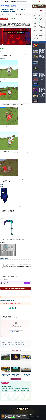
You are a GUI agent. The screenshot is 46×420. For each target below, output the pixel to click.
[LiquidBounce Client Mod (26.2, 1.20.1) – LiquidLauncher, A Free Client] (35, 84)
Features (13, 18)
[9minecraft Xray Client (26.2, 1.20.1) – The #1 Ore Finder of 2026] (35, 57)
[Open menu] (3, 2)
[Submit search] (39, 1)
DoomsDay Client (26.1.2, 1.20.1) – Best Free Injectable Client (42, 100)
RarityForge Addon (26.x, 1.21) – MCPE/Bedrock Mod (16, 363)
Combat (28, 390)
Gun (28, 392)
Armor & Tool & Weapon (25, 388)
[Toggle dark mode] (42, 1)
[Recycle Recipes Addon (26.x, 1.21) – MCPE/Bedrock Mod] (26, 369)
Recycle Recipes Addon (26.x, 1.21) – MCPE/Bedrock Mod (26, 375)
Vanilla (19, 399)
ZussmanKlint (23, 14)
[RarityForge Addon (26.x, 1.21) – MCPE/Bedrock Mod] (15, 357)
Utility (13, 399)
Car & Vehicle (23, 390)
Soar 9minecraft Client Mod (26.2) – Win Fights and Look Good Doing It (42, 75)
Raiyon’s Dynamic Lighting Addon (42, 26)
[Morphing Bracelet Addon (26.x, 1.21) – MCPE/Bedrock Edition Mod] (15, 369)
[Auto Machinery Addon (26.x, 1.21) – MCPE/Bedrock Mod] (26, 357)
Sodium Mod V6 (36, 31)
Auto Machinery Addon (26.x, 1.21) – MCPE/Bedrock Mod (26, 363)
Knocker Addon (36, 38)
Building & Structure (16, 390)
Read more (13, 417)
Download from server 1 (9, 303)
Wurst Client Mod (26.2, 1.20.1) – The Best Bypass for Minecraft (42, 90)
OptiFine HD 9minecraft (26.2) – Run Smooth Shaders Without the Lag (42, 46)
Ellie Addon (41, 22)
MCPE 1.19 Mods (17, 342)
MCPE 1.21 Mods (18, 344)
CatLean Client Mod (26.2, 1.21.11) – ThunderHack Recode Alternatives (42, 95)
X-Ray (26, 399)
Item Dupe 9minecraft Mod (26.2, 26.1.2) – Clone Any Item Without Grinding (41, 62)
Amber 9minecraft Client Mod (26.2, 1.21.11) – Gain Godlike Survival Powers (41, 69)
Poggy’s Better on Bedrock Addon (42, 13)
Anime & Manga (17, 388)
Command (3, 392)
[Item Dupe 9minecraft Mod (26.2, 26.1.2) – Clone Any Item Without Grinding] (35, 63)
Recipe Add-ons (4, 346)
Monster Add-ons (24, 344)
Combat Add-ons (4, 342)
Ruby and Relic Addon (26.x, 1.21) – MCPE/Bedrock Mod (5, 363)
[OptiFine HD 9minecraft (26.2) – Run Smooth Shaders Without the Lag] (35, 45)
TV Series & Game (4, 399)
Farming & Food (18, 392)
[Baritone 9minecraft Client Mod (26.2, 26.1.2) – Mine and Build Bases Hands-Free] (35, 51)
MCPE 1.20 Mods (4, 344)
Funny (24, 392)
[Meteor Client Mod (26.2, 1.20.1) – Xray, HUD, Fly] (35, 80)
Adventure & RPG (4, 388)
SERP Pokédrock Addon (41, 19)
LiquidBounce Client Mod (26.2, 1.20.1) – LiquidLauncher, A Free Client (42, 85)
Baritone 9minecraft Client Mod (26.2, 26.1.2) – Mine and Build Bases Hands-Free (42, 51)
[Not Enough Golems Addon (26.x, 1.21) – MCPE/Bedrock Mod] (5, 369)
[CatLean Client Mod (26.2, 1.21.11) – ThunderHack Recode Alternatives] (35, 95)
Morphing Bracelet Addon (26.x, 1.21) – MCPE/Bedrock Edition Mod (16, 375)
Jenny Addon (36, 9)
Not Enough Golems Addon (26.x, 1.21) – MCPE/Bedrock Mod (6, 375)
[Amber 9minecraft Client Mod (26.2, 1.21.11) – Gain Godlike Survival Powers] (35, 69)
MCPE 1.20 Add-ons (24, 342)
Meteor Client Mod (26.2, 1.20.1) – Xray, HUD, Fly (41, 79)
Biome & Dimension (5, 390)
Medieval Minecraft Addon (41, 33)
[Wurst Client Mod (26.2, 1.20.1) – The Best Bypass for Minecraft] (35, 90)
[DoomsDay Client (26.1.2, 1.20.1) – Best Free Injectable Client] (35, 100)
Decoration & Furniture (10, 392)
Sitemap (31, 414)
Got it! (24, 415)
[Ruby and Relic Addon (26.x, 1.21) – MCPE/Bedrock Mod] (5, 357)
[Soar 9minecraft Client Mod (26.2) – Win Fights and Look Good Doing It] (35, 75)
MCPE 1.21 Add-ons (11, 344)
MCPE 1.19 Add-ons (11, 342)
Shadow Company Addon (35, 19)
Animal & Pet (11, 388)
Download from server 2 (18, 303)
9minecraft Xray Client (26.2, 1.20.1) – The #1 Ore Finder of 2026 (42, 57)
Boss (10, 390)
